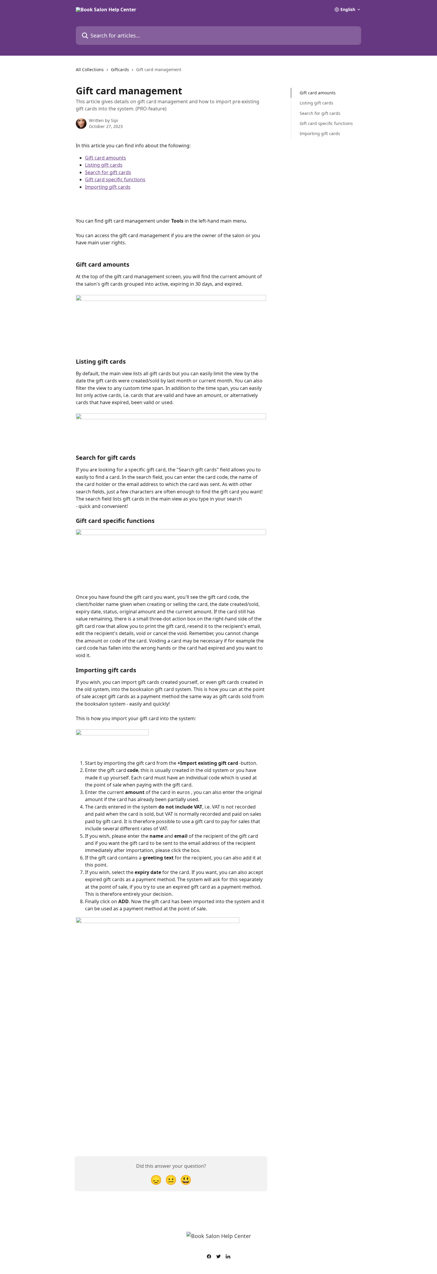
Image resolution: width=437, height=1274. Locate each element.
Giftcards (120, 69)
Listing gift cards (103, 165)
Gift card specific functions (115, 179)
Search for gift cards (108, 172)
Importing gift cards (108, 187)
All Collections (90, 69)
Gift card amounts (105, 157)
